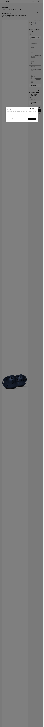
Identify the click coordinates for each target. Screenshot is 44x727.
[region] (22, 114)
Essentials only (33, 108)
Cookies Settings (11, 118)
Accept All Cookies (32, 118)
